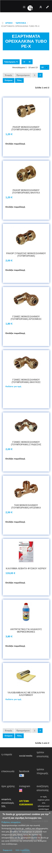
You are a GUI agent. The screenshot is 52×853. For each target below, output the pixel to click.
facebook (26, 771)
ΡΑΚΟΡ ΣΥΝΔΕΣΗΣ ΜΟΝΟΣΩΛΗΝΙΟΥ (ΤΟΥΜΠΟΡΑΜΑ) (26, 254)
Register (48, 7)
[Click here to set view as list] (30, 61)
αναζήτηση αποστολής (43, 788)
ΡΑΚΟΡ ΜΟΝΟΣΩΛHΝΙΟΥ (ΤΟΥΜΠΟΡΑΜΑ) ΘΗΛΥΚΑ (26, 191)
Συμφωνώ (7, 850)
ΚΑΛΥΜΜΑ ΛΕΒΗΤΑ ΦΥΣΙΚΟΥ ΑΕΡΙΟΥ (26, 568)
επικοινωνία (8, 773)
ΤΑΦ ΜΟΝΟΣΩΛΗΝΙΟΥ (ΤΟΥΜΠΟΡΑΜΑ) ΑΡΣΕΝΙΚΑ (26, 506)
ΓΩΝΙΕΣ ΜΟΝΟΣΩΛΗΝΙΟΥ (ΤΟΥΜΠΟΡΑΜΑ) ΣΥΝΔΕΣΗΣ (26, 443)
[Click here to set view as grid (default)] (24, 61)
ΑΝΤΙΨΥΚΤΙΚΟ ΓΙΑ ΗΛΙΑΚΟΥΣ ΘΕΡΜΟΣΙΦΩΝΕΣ (26, 630)
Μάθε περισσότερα (22, 850)
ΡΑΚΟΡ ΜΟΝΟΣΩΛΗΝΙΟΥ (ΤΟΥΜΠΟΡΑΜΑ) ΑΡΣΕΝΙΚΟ (26, 128)
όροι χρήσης (8, 788)
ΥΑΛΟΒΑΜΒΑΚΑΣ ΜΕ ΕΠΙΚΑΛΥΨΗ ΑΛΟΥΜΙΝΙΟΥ (26, 693)
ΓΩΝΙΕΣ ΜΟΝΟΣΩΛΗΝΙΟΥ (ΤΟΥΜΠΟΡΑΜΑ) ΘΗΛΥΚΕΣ (26, 381)
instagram (26, 786)
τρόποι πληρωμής (43, 773)
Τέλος (19, 80)
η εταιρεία (8, 756)
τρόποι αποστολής (43, 756)
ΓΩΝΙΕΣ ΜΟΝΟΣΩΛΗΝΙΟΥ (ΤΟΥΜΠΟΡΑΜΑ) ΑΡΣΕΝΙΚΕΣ (26, 317)
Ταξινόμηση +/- (11, 62)
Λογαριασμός (41, 7)
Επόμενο (8, 80)
